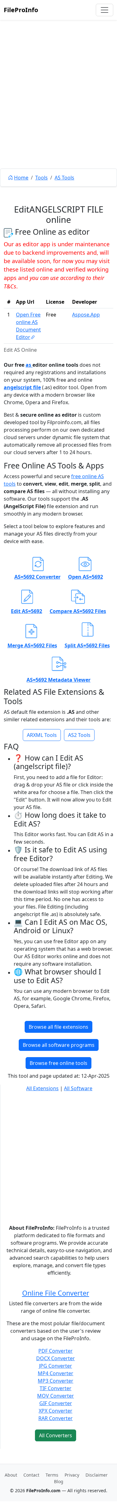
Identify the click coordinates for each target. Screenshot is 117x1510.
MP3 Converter (55, 1380)
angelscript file (22, 387)
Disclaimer (96, 1475)
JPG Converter (55, 1365)
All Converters (55, 1435)
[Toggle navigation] (104, 10)
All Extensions (42, 1088)
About (11, 1475)
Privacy (72, 1475)
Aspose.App (86, 314)
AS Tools (64, 177)
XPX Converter (55, 1410)
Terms (52, 1475)
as (29, 364)
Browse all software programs (59, 1045)
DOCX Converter (55, 1358)
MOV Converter (55, 1395)
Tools (41, 177)
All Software (78, 1088)
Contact (31, 1475)
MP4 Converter (55, 1373)
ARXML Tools (42, 735)
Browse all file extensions (58, 1026)
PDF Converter (55, 1350)
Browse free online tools (58, 1063)
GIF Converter (55, 1403)
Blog (58, 1481)
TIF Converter (55, 1388)
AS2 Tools (79, 735)
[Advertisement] (58, 108)
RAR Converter (55, 1418)
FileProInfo (21, 10)
